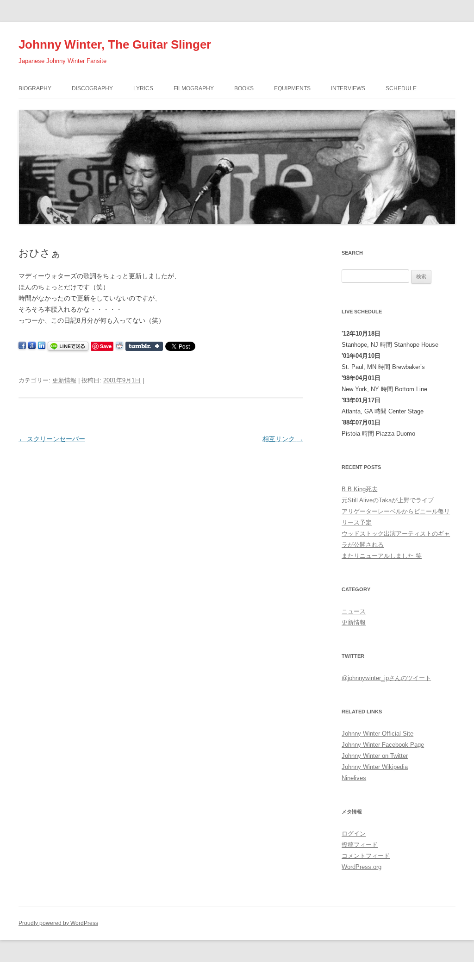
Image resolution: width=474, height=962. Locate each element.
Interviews (348, 88)
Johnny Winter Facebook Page (383, 744)
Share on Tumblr (144, 346)
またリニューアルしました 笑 (382, 555)
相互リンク (282, 439)
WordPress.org (361, 866)
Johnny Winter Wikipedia (375, 766)
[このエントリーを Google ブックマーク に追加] (32, 346)
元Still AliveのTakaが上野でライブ (388, 500)
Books (244, 88)
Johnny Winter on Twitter (375, 755)
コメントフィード (366, 855)
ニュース (354, 611)
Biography (35, 88)
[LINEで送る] (68, 346)
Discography (92, 88)
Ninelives (354, 778)
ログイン (354, 833)
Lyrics (143, 88)
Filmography (194, 88)
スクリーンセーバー (52, 439)
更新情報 (64, 380)
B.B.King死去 (360, 489)
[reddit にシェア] (119, 346)
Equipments (292, 88)
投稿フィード (360, 844)
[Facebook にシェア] (22, 346)
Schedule (401, 88)
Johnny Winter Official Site (377, 733)
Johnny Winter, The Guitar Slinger (115, 44)
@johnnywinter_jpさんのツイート (386, 678)
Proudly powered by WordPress (58, 923)
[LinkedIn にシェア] (41, 346)
